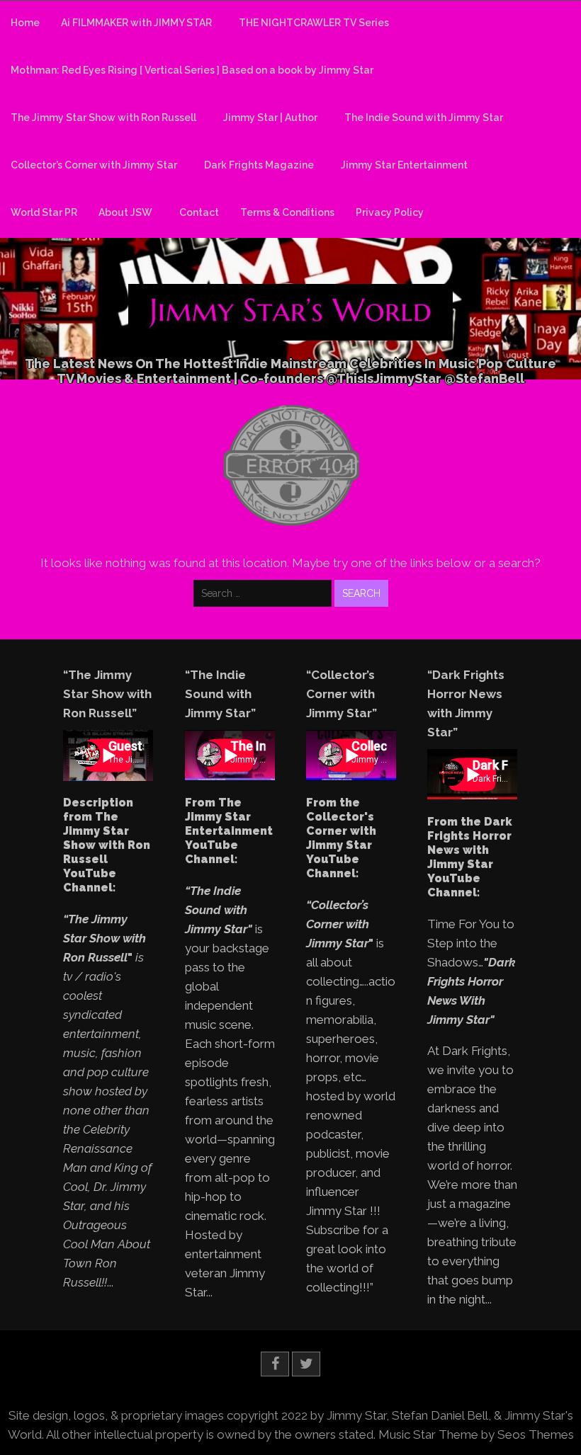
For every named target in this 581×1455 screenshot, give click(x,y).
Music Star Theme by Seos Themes (476, 1434)
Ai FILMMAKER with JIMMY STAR (136, 22)
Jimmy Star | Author (270, 117)
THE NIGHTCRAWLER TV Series (314, 22)
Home (25, 22)
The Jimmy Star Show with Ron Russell (103, 117)
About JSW (125, 212)
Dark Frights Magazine (259, 165)
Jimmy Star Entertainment (404, 165)
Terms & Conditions (287, 212)
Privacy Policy (390, 212)
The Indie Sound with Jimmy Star (423, 117)
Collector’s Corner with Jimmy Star (94, 165)
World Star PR (44, 212)
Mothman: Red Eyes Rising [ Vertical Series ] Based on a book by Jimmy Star (192, 70)
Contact (199, 212)
